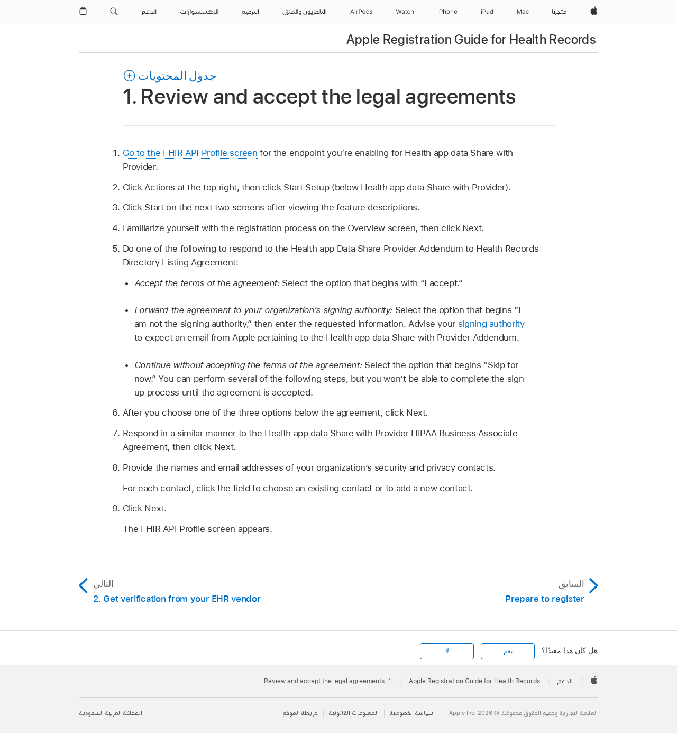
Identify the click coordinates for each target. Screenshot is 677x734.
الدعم (565, 681)
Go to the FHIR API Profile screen (190, 153)
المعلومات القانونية (354, 713)
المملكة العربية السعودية (110, 713)
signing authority (491, 323)
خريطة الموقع (300, 713)
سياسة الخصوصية (411, 713)
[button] (114, 11)
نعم (508, 651)
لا (447, 651)
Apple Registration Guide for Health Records (471, 39)
